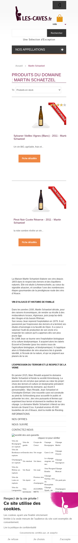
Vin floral (26, 470)
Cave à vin (48, 452)
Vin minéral (27, 461)
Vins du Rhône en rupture (16, 470)
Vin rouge (38, 452)
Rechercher (56, 33)
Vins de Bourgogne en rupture (16, 444)
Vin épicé (26, 480)
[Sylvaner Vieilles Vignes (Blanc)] (41, 115)
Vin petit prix (60, 480)
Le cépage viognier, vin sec (49, 461)
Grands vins (28, 452)
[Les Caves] (29, 12)
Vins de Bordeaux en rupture (17, 452)
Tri (13, 90)
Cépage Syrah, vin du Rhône (48, 490)
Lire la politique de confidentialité (20, 527)
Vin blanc (37, 461)
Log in (59, 5)
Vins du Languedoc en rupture (16, 490)
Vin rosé (37, 470)
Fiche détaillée (29, 158)
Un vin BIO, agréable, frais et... (28, 147)
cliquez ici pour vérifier (49, 438)
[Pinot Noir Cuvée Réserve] (41, 198)
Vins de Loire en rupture (15, 480)
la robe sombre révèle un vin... (28, 230)
